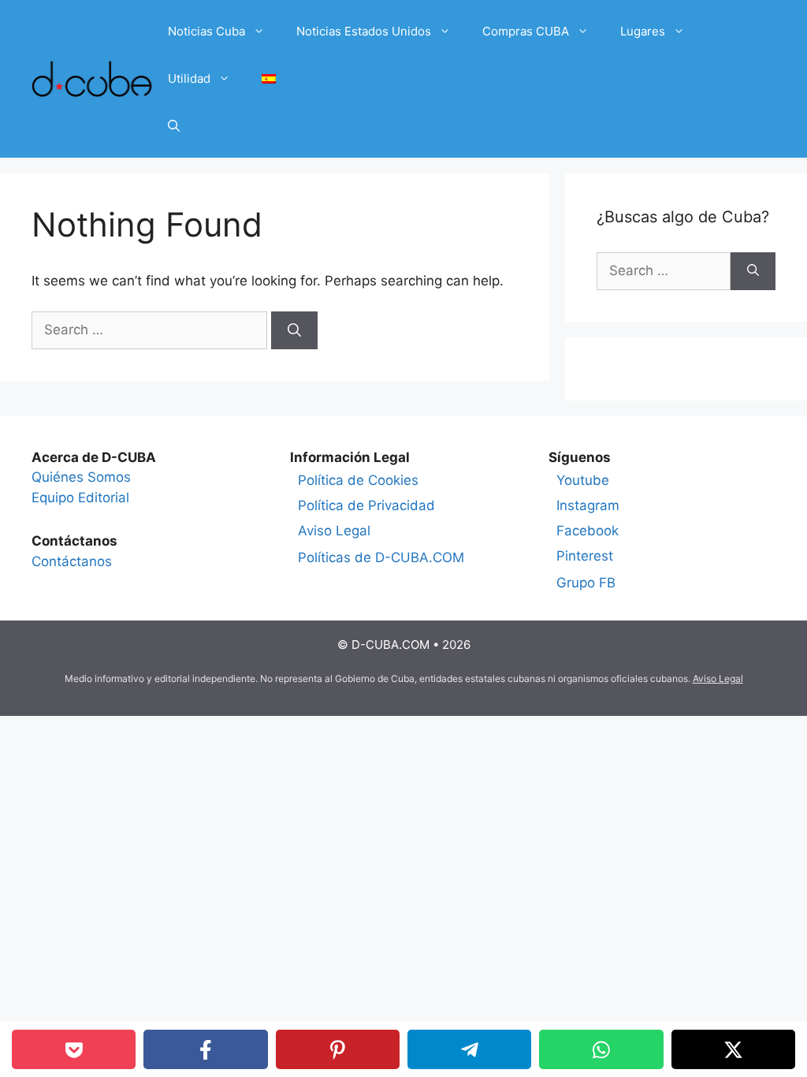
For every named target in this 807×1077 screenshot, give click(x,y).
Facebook (587, 530)
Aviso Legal (334, 530)
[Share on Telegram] (469, 1049)
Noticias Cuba (206, 31)
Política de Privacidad (366, 505)
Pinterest (584, 556)
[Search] (294, 330)
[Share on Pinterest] (338, 1049)
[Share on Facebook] (205, 1049)
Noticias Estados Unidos (363, 31)
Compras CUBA (525, 31)
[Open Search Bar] (173, 126)
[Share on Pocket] (74, 1049)
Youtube (582, 480)
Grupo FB (585, 582)
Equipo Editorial (80, 497)
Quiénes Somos (81, 477)
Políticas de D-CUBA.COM (381, 557)
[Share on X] (733, 1049)
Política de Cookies (358, 480)
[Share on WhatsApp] (601, 1049)
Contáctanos (72, 561)
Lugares (642, 31)
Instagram (587, 505)
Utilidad (189, 78)
